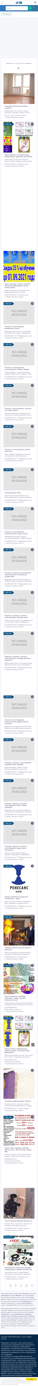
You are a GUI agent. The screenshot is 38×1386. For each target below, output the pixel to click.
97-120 (26, 1285)
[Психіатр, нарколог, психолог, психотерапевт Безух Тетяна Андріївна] (19, 789)
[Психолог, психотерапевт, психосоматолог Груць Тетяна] (19, 518)
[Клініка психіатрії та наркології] (19, 879)
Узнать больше (15, 1384)
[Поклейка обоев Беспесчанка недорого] (19, 88)
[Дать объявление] (35, 2)
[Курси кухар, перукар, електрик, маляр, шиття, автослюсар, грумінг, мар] (19, 1130)
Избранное (7, 14)
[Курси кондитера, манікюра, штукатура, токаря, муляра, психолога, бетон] (19, 978)
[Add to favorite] (32, 75)
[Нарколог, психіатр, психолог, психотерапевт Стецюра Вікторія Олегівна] (19, 642)
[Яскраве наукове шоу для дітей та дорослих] (19, 930)
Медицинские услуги (25, 336)
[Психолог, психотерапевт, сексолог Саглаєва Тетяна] (19, 394)
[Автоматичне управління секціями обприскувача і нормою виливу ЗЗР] (19, 1250)
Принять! (31, 1379)
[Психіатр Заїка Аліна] (19, 478)
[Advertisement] (19, 37)
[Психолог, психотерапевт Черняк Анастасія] (19, 435)
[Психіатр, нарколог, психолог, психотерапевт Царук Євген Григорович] (19, 832)
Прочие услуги (23, 164)
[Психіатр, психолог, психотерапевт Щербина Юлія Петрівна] (19, 748)
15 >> (32, 1285)
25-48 (11, 1285)
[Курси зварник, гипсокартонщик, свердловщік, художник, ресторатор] (19, 137)
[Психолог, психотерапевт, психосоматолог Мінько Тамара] (19, 353)
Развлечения (23, 957)
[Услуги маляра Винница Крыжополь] (19, 1203)
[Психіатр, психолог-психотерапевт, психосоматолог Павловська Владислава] (19, 559)
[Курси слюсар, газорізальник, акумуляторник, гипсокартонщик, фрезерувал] (19, 1031)
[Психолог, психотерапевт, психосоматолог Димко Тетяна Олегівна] (19, 706)
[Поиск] (30, 8)
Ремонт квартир (21, 115)
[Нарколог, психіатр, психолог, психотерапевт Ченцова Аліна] (19, 601)
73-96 (21, 1285)
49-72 (16, 1285)
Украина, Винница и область (15, 117)
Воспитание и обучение (13, 1009)
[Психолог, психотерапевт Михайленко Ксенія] (19, 312)
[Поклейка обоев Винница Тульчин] (19, 1083)
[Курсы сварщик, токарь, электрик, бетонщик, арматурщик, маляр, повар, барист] (19, 266)
